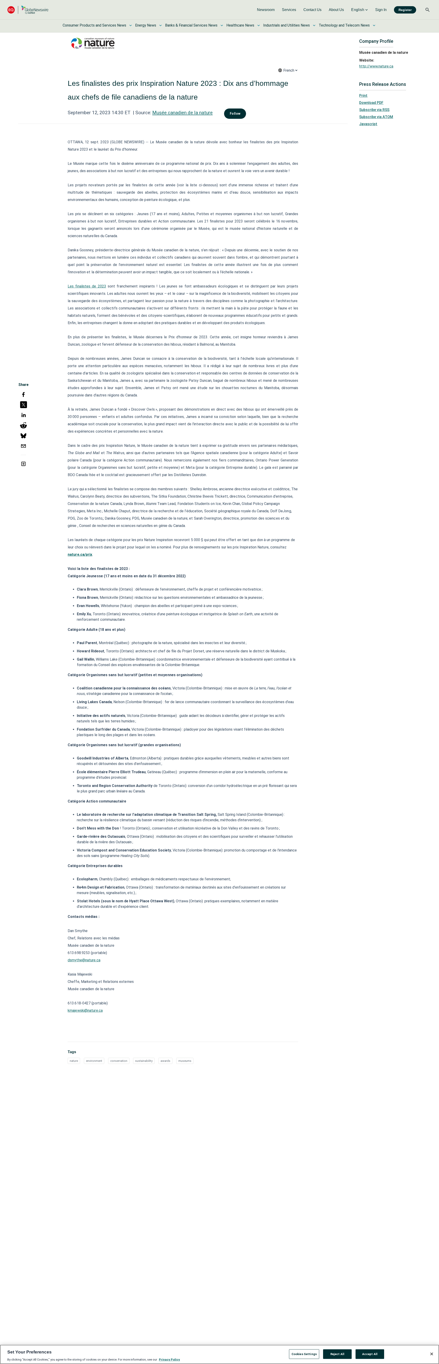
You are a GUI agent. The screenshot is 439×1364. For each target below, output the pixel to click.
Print (363, 95)
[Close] (432, 1354)
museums (184, 1061)
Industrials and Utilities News (286, 25)
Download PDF (371, 102)
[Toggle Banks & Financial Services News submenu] (222, 25)
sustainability (144, 1061)
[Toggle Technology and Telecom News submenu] (374, 25)
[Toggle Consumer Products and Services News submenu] (130, 25)
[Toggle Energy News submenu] (160, 25)
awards (165, 1061)
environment (94, 1061)
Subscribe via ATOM (376, 117)
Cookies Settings (304, 1354)
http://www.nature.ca (376, 66)
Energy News (145, 25)
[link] (266, 9)
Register (405, 10)
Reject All (337, 1354)
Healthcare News (240, 25)
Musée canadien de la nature (182, 112)
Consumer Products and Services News (94, 25)
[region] (219, 1354)
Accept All (369, 1354)
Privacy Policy (169, 1359)
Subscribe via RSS (374, 110)
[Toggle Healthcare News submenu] (258, 25)
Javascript (368, 124)
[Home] (27, 10)
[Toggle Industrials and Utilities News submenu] (314, 25)
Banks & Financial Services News (191, 25)
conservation (118, 1061)
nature (74, 1061)
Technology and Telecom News (344, 25)
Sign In (381, 10)
